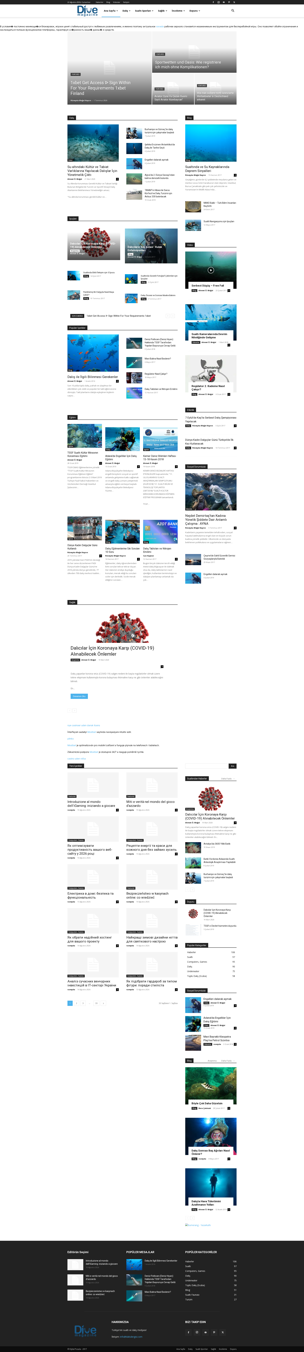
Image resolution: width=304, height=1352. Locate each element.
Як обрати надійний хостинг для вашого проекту (89, 939)
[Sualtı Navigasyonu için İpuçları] (193, 225)
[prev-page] (69, 711)
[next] (173, 316)
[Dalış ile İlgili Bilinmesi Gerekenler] (93, 353)
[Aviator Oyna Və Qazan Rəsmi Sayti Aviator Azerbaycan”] (173, 89)
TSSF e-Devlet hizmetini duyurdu (220, 926)
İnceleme (177, 10)
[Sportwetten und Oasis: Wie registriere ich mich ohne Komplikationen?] (194, 52)
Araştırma (75, 251)
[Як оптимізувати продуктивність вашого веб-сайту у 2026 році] (93, 829)
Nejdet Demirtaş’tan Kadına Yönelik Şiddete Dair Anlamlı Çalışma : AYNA (206, 520)
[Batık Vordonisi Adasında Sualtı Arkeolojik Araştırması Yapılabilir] (193, 862)
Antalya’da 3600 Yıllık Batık (217, 843)
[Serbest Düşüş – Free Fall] (211, 270)
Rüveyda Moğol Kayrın (81, 100)
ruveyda (71, 810)
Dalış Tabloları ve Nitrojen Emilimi (161, 389)
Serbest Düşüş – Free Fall (208, 285)
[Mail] (223, 2)
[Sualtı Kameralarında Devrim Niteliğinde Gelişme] (211, 322)
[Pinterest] (229, 2)
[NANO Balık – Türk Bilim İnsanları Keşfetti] (193, 206)
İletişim (126, 2)
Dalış (125, 10)
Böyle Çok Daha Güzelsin (207, 1103)
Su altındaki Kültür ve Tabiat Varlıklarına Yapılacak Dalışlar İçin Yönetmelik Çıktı (92, 171)
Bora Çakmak (205, 1108)
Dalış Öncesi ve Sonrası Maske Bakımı (158, 295)
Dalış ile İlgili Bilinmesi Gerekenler (92, 377)
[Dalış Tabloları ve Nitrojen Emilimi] (134, 393)
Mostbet (91, 732)
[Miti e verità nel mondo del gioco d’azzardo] (152, 785)
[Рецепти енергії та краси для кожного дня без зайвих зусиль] (152, 829)
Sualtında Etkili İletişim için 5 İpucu (99, 272)
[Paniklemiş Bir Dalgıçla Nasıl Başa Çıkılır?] (73, 295)
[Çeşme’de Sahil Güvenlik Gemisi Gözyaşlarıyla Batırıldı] (193, 559)
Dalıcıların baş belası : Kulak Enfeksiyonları (145, 248)
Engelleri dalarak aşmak (156, 159)
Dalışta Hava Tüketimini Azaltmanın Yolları (206, 1203)
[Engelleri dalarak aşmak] (134, 163)
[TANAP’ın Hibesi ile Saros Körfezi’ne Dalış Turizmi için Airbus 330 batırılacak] (134, 194)
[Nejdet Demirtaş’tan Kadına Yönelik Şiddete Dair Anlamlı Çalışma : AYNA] (211, 491)
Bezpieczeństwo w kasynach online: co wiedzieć (147, 895)
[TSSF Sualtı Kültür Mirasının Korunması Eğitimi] (84, 436)
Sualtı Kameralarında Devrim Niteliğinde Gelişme (209, 335)
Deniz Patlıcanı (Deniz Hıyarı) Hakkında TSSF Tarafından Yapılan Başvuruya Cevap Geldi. (160, 342)
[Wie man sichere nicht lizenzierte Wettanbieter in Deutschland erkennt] (216, 89)
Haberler (99, 2)
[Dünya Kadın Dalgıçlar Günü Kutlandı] (84, 528)
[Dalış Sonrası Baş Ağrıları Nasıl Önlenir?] (211, 1136)
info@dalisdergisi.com (131, 1336)
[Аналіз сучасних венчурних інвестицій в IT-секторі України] (93, 964)
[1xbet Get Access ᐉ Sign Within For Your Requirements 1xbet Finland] (109, 68)
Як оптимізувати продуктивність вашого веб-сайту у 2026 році (89, 849)
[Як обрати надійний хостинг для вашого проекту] (93, 920)
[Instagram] (218, 2)
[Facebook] (213, 2)
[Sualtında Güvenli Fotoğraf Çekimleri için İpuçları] (131, 279)
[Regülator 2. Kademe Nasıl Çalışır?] (211, 373)
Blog (108, 2)
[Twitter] (234, 2)
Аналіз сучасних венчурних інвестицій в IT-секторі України (91, 983)
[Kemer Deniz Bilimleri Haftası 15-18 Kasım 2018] (160, 439)
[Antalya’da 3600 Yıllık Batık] (193, 847)
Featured (75, 74)
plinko (70, 738)
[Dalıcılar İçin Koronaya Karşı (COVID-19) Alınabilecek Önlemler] (122, 639)
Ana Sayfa (109, 10)
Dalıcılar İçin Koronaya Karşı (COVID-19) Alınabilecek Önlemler (93, 245)
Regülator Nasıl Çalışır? (156, 374)
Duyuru (194, 10)
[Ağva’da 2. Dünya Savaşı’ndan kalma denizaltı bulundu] (134, 178)
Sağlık (161, 10)
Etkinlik (189, 509)
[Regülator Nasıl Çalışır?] (134, 377)
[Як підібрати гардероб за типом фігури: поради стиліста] (152, 964)
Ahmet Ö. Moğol (74, 179)
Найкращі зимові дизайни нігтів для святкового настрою (152, 939)
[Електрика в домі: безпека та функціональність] (93, 877)
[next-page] (74, 711)
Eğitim (70, 446)
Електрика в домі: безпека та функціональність (90, 895)
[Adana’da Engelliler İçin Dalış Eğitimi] (122, 439)
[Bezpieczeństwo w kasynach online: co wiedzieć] (152, 877)
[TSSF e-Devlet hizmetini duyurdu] (193, 929)
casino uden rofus (76, 758)
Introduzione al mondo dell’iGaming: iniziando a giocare (91, 804)
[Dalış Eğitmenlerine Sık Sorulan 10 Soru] (122, 532)
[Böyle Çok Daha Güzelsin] (211, 1085)
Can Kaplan (148, 556)
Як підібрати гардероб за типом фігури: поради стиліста (151, 983)
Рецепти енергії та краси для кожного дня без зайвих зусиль (151, 848)
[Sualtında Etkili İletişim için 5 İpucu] (73, 275)
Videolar (116, 2)
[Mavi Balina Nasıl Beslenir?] (134, 362)
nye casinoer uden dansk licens (83, 725)
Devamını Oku (79, 696)
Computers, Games (76, 840)
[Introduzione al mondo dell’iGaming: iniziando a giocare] (93, 785)
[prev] (168, 316)
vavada (160, 26)
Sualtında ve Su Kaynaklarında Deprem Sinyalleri (207, 169)
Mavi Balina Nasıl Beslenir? (158, 358)
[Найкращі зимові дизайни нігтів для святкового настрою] (152, 920)
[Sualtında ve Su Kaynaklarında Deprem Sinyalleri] (211, 143)
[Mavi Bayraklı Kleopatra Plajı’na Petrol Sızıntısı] (193, 1043)
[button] (233, 11)
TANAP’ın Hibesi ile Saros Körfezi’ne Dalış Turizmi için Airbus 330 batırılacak (158, 193)
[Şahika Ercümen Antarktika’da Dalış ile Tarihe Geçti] (134, 148)
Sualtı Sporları (143, 10)
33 (96, 1003)
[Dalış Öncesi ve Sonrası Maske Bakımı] (131, 298)
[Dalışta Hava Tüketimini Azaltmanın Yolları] (211, 1187)
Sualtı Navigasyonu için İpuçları (219, 221)
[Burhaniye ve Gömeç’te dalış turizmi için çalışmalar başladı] (134, 133)
